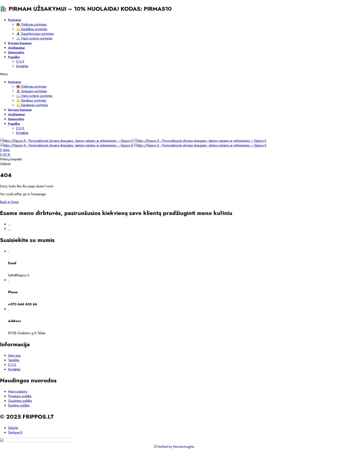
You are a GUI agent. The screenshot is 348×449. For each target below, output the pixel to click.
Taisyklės (14, 360)
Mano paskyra (17, 391)
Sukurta (13, 427)
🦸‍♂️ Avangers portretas (31, 91)
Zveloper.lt (15, 432)
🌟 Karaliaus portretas (31, 100)
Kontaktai (22, 66)
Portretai (14, 20)
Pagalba (14, 57)
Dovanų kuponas (20, 43)
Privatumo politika (19, 396)
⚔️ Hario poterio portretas (34, 38)
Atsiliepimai (16, 48)
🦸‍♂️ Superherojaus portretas (35, 33)
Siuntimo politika (18, 405)
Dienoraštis (16, 52)
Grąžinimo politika (20, 400)
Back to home (9, 202)
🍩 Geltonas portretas (31, 24)
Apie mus (14, 355)
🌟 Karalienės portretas (32, 105)
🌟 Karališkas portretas (31, 29)
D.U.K (20, 61)
